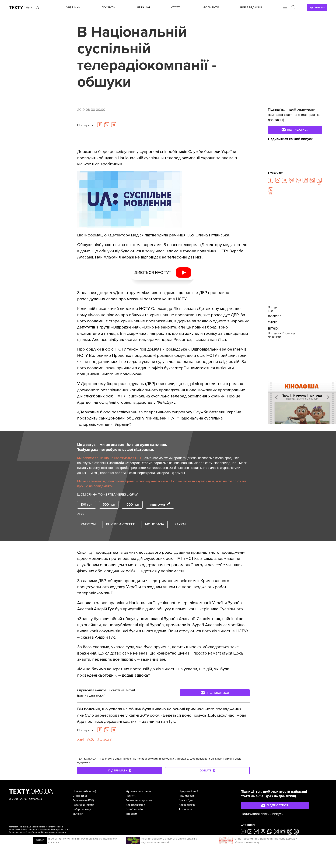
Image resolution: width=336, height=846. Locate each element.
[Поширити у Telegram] (113, 124)
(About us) (89, 791)
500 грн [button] (109, 505)
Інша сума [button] (157, 505)
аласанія (106, 739)
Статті (76, 796)
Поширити (85, 125)
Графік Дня (186, 800)
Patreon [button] (88, 524)
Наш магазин (187, 796)
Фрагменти (80, 800)
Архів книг (185, 809)
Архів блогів (187, 805)
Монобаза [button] (154, 524)
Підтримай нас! (188, 791)
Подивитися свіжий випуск (290, 139)
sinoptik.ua (274, 337)
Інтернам (131, 814)
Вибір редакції (82, 809)
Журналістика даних (138, 791)
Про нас (78, 791)
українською (34, 832)
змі (81, 739)
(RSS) (83, 796)
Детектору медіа (126, 235)
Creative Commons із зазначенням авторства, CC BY (44, 829)
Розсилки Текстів (83, 805)
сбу (91, 739)
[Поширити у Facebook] (99, 124)
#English (78, 814)
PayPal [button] (180, 524)
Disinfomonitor (135, 809)
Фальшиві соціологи (139, 800)
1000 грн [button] (132, 505)
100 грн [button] (86, 505)
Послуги (131, 796)
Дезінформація (135, 805)
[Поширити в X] (106, 124)
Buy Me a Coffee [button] (120, 524)
